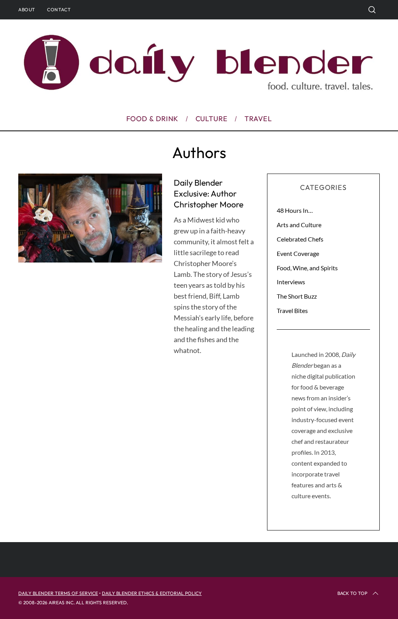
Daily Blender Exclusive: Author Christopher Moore (208, 193)
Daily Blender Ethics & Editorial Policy (152, 593)
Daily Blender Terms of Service (58, 593)
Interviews (291, 281)
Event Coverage (298, 253)
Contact (59, 9)
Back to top (352, 593)
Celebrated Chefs (300, 239)
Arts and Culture (299, 224)
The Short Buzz (297, 296)
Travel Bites (292, 310)
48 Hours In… (295, 210)
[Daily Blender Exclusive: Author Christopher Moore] (90, 218)
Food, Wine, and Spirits (307, 267)
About (26, 9)
